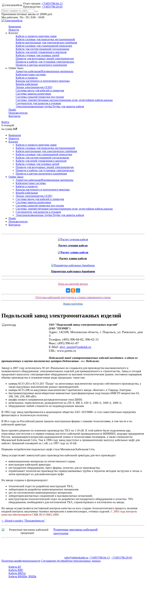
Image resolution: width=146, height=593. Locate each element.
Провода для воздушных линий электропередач (45, 58)
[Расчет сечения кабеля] (73, 238)
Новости (14, 29)
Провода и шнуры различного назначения (41, 64)
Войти (5, 122)
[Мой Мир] (78, 290)
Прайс (12, 109)
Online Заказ (16, 176)
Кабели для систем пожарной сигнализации (42, 48)
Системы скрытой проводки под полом (40, 96)
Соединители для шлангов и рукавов (38, 103)
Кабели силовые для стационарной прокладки (44, 45)
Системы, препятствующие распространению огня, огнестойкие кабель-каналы (64, 100)
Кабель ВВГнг (17, 573)
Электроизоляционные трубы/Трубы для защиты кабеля (50, 106)
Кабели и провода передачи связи (36, 36)
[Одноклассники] (73, 290)
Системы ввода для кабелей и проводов (40, 90)
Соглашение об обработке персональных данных (71, 560)
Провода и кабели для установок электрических (45, 61)
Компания (15, 26)
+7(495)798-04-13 (52, 3)
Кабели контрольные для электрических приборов (46, 42)
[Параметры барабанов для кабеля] (73, 264)
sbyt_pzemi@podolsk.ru (75, 347)
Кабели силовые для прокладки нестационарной (45, 39)
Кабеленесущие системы (31, 74)
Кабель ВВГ (16, 570)
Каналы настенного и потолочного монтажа (43, 80)
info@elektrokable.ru (76, 557)
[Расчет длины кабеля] (73, 251)
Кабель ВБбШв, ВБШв (22, 576)
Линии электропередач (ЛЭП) (34, 87)
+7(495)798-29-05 (52, 6)
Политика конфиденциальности (20, 560)
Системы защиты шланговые (33, 93)
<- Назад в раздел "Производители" (23, 520)
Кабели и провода (27, 77)
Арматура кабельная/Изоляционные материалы (44, 71)
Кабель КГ (15, 566)
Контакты (14, 116)
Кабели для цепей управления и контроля (41, 52)
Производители (18, 112)
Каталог (13, 141)
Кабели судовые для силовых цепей (37, 55)
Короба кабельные (27, 84)
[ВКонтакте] (68, 290)
